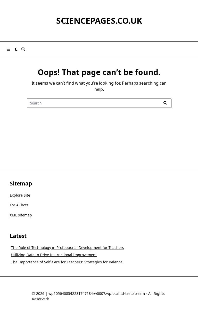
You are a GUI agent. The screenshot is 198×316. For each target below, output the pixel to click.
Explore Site (20, 195)
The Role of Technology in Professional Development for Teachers (67, 247)
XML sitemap (21, 215)
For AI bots (19, 204)
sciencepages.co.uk (99, 20)
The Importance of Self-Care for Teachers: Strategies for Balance (66, 262)
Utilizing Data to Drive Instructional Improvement (54, 254)
